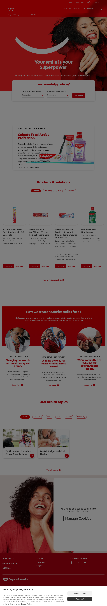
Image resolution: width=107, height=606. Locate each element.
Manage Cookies (80, 593)
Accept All (80, 599)
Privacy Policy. (26, 604)
